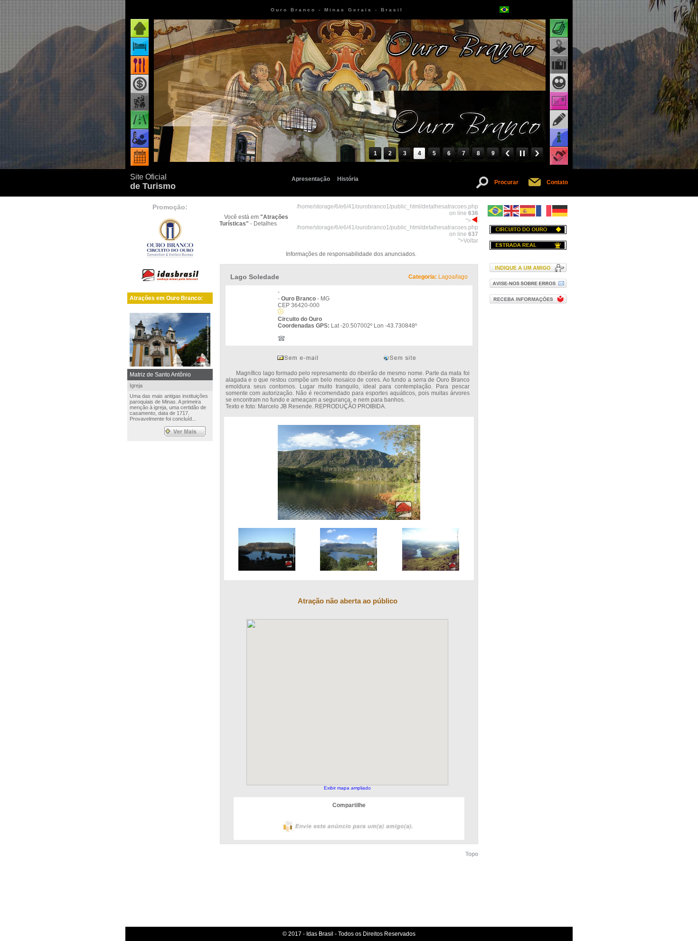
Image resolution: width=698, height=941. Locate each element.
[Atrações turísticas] (559, 28)
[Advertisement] (527, 467)
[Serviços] (559, 156)
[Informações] (559, 137)
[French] (544, 210)
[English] (512, 210)
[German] (560, 210)
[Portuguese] (496, 210)
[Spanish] (528, 210)
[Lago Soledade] (349, 518)
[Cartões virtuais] (559, 101)
